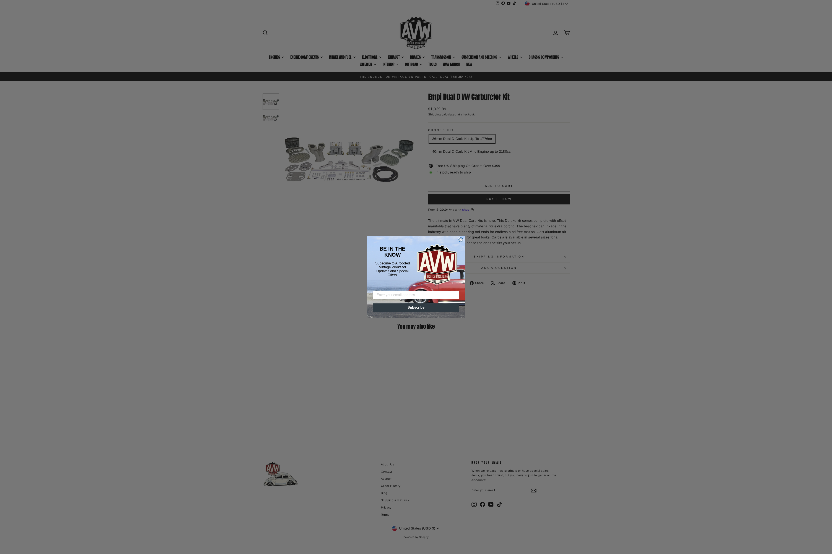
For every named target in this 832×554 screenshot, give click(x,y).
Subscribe (416, 307)
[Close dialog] (461, 240)
